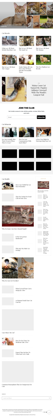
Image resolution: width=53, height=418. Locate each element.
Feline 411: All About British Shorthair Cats (9, 49)
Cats (39, 83)
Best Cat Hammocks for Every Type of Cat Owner (45, 226)
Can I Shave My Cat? (8, 332)
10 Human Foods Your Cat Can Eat (24, 301)
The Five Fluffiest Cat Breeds (43, 68)
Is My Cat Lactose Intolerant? (21, 237)
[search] (49, 398)
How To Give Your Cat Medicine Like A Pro (22, 341)
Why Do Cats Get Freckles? (10, 281)
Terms (31, 414)
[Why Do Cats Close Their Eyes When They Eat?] (33, 22)
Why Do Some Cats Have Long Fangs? (45, 196)
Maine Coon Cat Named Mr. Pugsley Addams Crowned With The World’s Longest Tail (39, 90)
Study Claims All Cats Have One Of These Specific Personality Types (25, 69)
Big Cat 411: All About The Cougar (8, 68)
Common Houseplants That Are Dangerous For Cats (17, 385)
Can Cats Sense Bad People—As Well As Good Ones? (46, 204)
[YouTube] (46, 412)
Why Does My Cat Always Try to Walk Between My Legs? (46, 241)
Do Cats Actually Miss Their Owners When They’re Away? (9, 141)
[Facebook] (43, 412)
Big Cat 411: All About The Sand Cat (25, 49)
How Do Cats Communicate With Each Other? (25, 141)
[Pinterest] (45, 412)
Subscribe (41, 117)
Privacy (34, 414)
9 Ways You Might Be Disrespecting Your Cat (43, 140)
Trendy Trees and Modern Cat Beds (45, 219)
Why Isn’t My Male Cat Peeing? (23, 249)
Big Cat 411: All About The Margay (42, 49)
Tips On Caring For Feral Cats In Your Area (23, 197)
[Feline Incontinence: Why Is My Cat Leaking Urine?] (33, 8)
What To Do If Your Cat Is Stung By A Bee (23, 289)
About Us (28, 414)
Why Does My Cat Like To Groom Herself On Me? (45, 212)
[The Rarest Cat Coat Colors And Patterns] (13, 15)
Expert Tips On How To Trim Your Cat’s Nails (23, 353)
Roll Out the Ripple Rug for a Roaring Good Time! (46, 233)
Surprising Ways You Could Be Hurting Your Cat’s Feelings (46, 250)
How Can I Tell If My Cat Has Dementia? (23, 185)
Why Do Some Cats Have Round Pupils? (14, 229)
